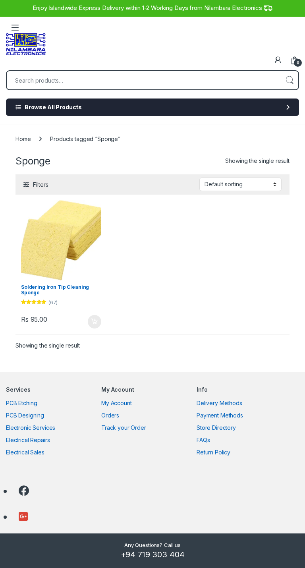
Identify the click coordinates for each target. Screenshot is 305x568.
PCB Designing (25, 415)
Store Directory (216, 427)
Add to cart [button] (94, 321)
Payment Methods (220, 415)
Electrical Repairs (28, 440)
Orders (110, 415)
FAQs (203, 440)
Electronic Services (30, 427)
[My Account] (278, 60)
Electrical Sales (25, 452)
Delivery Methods (219, 403)
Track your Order (123, 427)
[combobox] (144, 80)
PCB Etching (21, 403)
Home (23, 138)
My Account (116, 403)
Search (289, 80)
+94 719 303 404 (153, 554)
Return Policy (213, 452)
